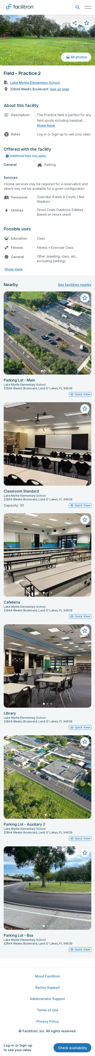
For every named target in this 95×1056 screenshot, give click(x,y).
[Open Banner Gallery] (47, 40)
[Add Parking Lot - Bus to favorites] (84, 852)
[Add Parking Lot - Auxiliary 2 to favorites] (84, 741)
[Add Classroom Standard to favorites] (84, 408)
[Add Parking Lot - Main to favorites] (84, 297)
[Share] (74, 23)
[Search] (77, 7)
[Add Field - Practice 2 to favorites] (86, 23)
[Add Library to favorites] (84, 630)
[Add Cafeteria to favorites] (84, 519)
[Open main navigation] (88, 7)
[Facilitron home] (20, 10)
